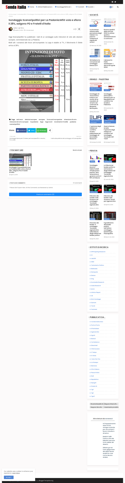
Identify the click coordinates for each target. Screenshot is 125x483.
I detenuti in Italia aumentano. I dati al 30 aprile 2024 (109, 63)
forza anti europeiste (54, 119)
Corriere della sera (97, 322)
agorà (93, 335)
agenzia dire (95, 332)
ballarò (93, 338)
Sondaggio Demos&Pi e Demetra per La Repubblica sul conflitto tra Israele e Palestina (109, 99)
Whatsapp (42, 130)
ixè (92, 296)
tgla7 (93, 396)
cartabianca (95, 342)
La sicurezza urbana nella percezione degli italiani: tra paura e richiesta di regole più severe (96, 36)
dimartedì (94, 345)
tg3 (92, 389)
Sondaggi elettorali (64, 7)
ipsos (93, 289)
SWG (92, 262)
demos (93, 275)
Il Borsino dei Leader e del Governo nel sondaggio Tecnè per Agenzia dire (94, 200)
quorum (93, 302)
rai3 (92, 376)
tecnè (93, 306)
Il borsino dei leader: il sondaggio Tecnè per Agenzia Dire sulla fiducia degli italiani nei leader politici (95, 229)
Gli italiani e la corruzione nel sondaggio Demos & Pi (95, 62)
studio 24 (94, 386)
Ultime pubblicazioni (45, 7)
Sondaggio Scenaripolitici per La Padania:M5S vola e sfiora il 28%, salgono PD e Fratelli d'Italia (20, 170)
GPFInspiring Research (98, 252)
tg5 (92, 393)
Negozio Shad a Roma (112, 404)
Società (90, 7)
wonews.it (109, 419)
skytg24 (93, 383)
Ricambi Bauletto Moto (98, 404)
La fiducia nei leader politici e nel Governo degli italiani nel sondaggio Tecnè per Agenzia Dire (109, 170)
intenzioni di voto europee (19, 122)
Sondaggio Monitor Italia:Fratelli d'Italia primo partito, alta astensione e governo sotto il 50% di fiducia (95, 171)
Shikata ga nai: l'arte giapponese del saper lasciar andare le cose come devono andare (109, 452)
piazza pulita (95, 372)
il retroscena (95, 349)
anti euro (19, 119)
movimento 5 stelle (61, 122)
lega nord (48, 122)
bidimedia (94, 268)
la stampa (94, 362)
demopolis (94, 272)
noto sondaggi (96, 299)
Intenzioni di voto (70, 119)
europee (42, 119)
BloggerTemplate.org (46, 481)
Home (32, 7)
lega (41, 122)
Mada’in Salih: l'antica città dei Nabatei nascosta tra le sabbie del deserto (109, 440)
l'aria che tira (95, 359)
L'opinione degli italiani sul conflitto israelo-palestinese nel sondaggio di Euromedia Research (95, 132)
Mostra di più (77, 150)
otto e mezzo (95, 369)
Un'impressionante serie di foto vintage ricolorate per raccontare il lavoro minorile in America (109, 428)
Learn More (16, 473)
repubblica (94, 379)
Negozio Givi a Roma (97, 407)
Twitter (33, 130)
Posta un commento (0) (45, 194)
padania (73, 122)
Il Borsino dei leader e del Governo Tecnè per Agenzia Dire (110, 198)
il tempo (94, 352)
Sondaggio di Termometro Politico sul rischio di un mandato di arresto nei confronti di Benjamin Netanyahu (94, 101)
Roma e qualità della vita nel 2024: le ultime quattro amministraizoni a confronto (110, 34)
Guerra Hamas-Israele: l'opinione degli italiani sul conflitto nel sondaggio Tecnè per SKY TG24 (109, 132)
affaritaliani (95, 328)
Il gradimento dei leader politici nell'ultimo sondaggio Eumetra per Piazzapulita (109, 228)
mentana (94, 366)
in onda (93, 355)
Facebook (22, 130)
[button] (118, 7)
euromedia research (97, 282)
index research (96, 285)
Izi (91, 255)
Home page (12, 14)
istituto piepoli (95, 292)
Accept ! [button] (9, 477)
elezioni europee (31, 119)
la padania (34, 122)
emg (92, 279)
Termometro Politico (97, 265)
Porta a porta (95, 325)
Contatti (81, 7)
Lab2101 (93, 258)
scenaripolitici (21, 14)
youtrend (94, 309)
